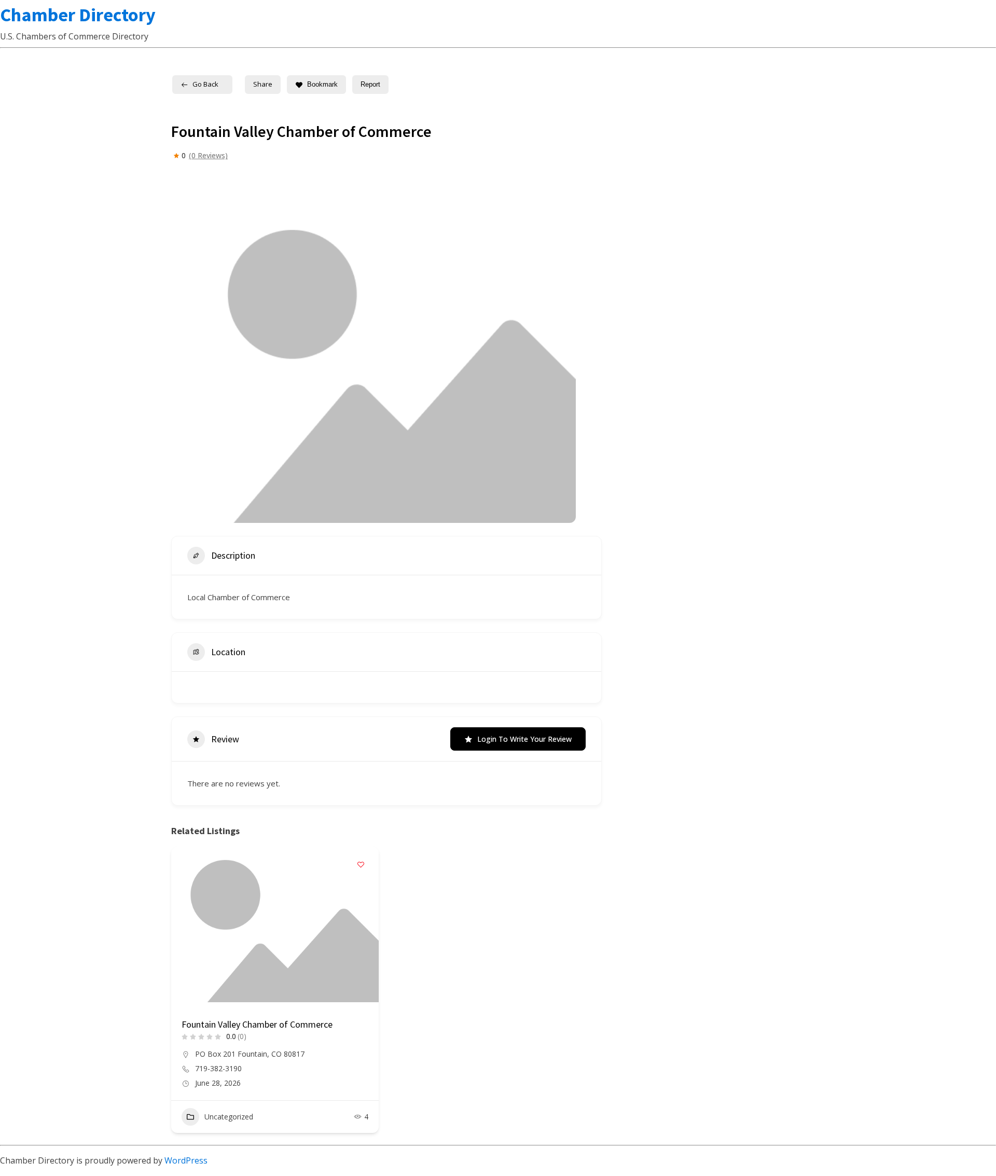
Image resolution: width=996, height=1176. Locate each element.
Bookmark (322, 84)
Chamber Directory (78, 14)
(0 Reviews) (208, 155)
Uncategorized (228, 1117)
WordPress (186, 1160)
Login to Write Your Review (524, 739)
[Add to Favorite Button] (360, 865)
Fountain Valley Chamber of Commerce (257, 1024)
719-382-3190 (218, 1068)
